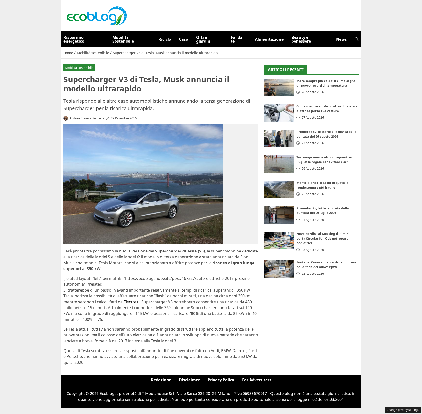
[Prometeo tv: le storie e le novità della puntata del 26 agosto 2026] (279, 138)
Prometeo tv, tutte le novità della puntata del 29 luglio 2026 (322, 210)
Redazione (161, 380)
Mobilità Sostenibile (123, 39)
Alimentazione (269, 39)
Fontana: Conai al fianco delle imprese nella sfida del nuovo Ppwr (326, 264)
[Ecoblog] (96, 15)
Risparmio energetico (73, 39)
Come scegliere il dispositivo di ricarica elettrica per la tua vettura (327, 108)
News (341, 39)
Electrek (131, 301)
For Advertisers (256, 380)
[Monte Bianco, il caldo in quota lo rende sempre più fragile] (279, 189)
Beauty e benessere (301, 39)
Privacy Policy (221, 380)
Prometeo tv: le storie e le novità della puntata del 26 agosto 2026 (326, 134)
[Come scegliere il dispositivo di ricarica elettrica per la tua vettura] (279, 113)
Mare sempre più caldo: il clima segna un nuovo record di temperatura (326, 83)
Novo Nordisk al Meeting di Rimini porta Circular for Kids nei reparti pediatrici (322, 238)
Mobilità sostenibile (79, 67)
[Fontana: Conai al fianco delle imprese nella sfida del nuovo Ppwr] (279, 269)
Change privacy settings (403, 410)
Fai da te (237, 39)
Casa (183, 39)
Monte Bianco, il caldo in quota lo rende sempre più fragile (322, 185)
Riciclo (164, 39)
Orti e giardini (203, 39)
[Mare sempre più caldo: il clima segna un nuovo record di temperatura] (279, 87)
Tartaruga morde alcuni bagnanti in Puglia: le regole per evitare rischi (324, 159)
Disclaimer (189, 380)
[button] (357, 39)
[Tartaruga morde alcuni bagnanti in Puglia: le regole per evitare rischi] (279, 164)
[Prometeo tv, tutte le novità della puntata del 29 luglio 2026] (279, 215)
